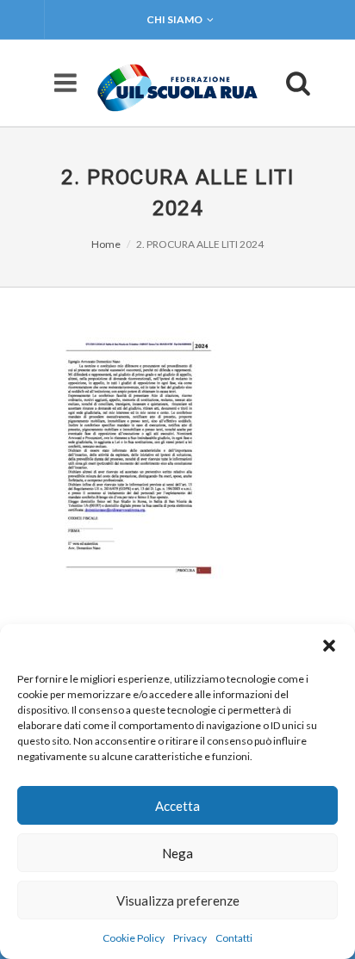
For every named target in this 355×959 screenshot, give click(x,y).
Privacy (190, 937)
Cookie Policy (134, 937)
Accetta (177, 806)
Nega (177, 853)
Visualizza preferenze (178, 900)
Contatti (233, 937)
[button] (329, 645)
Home (106, 244)
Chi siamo (174, 19)
